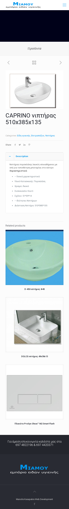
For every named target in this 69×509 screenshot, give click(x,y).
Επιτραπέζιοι (37, 135)
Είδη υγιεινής (23, 135)
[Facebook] (34, 503)
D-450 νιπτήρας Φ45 (34, 289)
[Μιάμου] (23, 5)
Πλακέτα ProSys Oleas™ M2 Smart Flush (34, 423)
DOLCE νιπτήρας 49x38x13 (34, 356)
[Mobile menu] (64, 5)
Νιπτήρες (50, 135)
